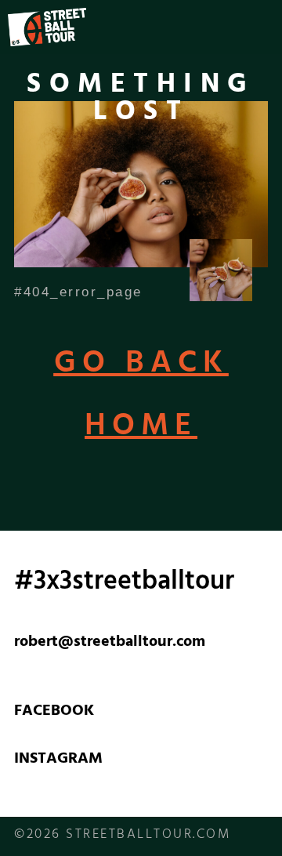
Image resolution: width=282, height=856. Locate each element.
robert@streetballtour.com (109, 643)
